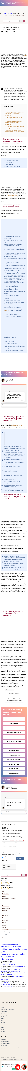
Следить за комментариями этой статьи (8, 859)
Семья (4, 927)
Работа (4, 925)
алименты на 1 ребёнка (17, 425)
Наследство (5, 913)
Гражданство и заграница (9, 898)
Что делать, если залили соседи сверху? (12, 953)
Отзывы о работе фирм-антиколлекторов (14, 973)
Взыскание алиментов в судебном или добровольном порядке (14, 127)
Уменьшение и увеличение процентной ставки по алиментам (14, 130)
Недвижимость (6, 915)
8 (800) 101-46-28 (7, 13)
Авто (3, 891)
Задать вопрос (14, 18)
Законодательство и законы (10, 901)
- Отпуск (3, 1031)
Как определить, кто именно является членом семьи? (14, 963)
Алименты (7, 929)
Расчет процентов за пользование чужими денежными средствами (12, 977)
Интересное (5, 905)
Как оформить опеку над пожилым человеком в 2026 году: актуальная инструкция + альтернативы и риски (11, 946)
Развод (6, 934)
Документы (4, 1011)
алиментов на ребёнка (12, 195)
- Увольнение (4, 1033)
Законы (4, 903)
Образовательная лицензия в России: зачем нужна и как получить (13, 958)
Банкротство (5, 893)
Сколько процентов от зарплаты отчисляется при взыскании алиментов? (14, 113)
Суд (3, 937)
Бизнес (4, 896)
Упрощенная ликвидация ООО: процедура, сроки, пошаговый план (13, 955)
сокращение (7, 310)
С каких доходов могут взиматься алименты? (14, 118)
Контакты (3, 1039)
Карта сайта (4, 1045)
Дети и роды (7, 932)
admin (11, 690)
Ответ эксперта (6, 920)
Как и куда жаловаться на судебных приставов (11, 970)
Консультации (6, 908)
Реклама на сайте (5, 1043)
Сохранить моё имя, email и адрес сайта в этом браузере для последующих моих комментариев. (11, 854)
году (25, 55)
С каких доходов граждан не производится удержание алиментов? (13, 122)
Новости (4, 918)
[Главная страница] (2, 992)
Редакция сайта (5, 1041)
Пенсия (4, 922)
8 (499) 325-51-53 (7, 983)
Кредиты (4, 910)
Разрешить (15, 1069)
